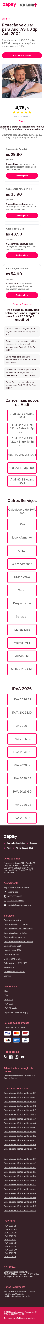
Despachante (22, 603)
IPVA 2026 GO (22, 791)
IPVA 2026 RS (22, 739)
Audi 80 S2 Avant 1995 (21, 481)
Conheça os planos (22, 55)
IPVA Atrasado (10, 1008)
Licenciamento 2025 (12, 946)
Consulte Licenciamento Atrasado (18, 942)
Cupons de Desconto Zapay (16, 1012)
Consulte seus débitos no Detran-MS (20, 1198)
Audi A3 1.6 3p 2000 (22, 468)
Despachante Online (13, 959)
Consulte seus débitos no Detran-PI (19, 1140)
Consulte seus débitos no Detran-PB (20, 1202)
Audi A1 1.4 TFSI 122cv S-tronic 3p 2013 (22, 442)
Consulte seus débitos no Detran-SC (20, 1106)
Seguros (33, 843)
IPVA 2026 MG (22, 712)
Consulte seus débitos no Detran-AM (20, 1185)
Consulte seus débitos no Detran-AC (20, 1123)
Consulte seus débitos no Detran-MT (20, 1132)
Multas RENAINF (22, 669)
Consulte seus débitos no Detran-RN (20, 1172)
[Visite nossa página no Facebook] (11, 1057)
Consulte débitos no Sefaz (15, 933)
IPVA (22, 524)
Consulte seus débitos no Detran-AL (20, 1189)
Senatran (22, 616)
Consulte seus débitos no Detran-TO (20, 1149)
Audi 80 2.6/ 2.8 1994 (22, 454)
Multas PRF (21, 656)
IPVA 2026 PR (22, 725)
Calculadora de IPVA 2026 (22, 511)
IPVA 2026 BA (22, 778)
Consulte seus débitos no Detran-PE (20, 1110)
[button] (22, 331)
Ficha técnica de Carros (14, 972)
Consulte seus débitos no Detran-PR (20, 1102)
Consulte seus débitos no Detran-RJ (20, 1159)
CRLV (22, 550)
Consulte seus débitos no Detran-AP (20, 1119)
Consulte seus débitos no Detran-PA (20, 1136)
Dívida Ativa (22, 577)
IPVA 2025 (8, 999)
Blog (6, 991)
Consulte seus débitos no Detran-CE (20, 1114)
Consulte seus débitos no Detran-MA (20, 1193)
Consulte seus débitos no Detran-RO (20, 1206)
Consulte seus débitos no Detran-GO (20, 1127)
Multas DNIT (22, 643)
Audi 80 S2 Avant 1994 (21, 415)
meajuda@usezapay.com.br (19, 905)
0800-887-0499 (14, 896)
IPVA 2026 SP (22, 699)
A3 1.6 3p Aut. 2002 (24, 848)
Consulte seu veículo (13, 920)
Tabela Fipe (9, 967)
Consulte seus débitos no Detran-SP (20, 1163)
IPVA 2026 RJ (22, 752)
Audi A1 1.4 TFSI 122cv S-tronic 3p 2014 (22, 428)
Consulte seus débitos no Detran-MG (20, 1097)
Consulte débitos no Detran (16, 924)
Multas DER (22, 629)
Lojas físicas (12, 892)
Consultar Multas (11, 954)
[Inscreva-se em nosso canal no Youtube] (23, 1057)
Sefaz (22, 590)
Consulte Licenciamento (14, 937)
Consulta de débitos (16, 843)
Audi (9, 848)
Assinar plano (22, 175)
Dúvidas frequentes (15, 901)
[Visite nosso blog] (5, 1057)
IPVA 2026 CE (22, 804)
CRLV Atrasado (22, 564)
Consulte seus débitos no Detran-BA (20, 1176)
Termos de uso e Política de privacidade (19, 1318)
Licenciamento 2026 (12, 950)
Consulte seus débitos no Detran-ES (20, 1180)
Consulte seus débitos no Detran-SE (20, 1210)
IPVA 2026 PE (22, 818)
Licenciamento (22, 537)
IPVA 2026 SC (22, 765)
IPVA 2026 (8, 1004)
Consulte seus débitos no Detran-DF (20, 1093)
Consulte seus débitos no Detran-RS (20, 1168)
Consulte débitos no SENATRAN (18, 929)
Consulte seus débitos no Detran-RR (20, 1144)
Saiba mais (28, 1276)
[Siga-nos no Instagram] (17, 1057)
